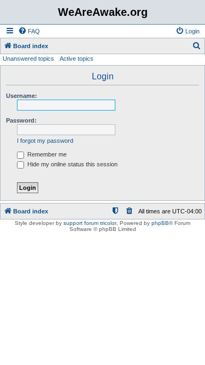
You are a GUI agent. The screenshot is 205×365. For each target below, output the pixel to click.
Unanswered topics (28, 58)
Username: (21, 95)
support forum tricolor (89, 223)
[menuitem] (29, 31)
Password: (21, 120)
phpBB (160, 223)
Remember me (46, 154)
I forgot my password (45, 140)
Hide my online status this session (72, 164)
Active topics (76, 58)
